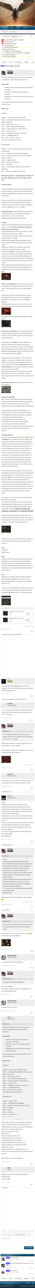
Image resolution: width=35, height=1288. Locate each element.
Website (4, 27)
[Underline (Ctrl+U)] (8, 1231)
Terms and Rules (23, 1286)
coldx (3, 699)
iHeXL (8, 634)
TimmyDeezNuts (10, 1259)
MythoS (11, 699)
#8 (33, 951)
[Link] (19, 1231)
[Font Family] (16, 1231)
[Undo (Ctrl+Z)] (27, 1235)
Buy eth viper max (9, 49)
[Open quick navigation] (33, 62)
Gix (2, 693)
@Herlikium (17, 686)
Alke (11, 634)
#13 (33, 1184)
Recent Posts (14, 31)
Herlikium (3, 629)
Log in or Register (28, 1)
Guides (20, 1259)
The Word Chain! (8, 41)
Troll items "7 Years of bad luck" (12, 51)
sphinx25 (4, 634)
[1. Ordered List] (6, 1235)
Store (18, 27)
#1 (33, 631)
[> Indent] (11, 1235)
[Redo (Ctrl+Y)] (30, 1235)
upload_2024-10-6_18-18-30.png (16, 611)
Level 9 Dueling (14, 1257)
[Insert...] (21, 1235)
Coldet (7, 1266)
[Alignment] (25, 1231)
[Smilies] (14, 1235)
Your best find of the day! (11, 47)
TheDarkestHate (11, 955)
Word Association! (9, 45)
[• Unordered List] (3, 1235)
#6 (33, 841)
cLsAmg (7, 699)
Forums (12, 27)
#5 (33, 788)
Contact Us (27, 1283)
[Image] (16, 1235)
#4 (33, 769)
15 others (16, 634)
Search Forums (5, 31)
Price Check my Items (10, 56)
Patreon (25, 27)
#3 (33, 720)
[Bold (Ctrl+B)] (3, 1231)
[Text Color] (11, 1231)
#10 (33, 996)
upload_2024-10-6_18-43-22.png (16, 618)
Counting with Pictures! (10, 43)
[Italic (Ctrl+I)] (6, 1231)
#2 (33, 696)
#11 (33, 1013)
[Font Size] (14, 1231)
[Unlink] (22, 1231)
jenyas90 (9, 703)
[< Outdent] (8, 1235)
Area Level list (13, 1270)
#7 (33, 906)
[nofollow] (24, 1235)
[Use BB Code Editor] (32, 1231)
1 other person (18, 699)
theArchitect (8, 1272)
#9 (33, 967)
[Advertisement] (17, 657)
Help (33, 1283)
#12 (33, 1163)
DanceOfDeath (5, 844)
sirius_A (9, 796)
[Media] (19, 1235)
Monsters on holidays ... (10, 55)
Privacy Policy (31, 1286)
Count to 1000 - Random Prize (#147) (14, 40)
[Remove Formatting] (29, 1231)
